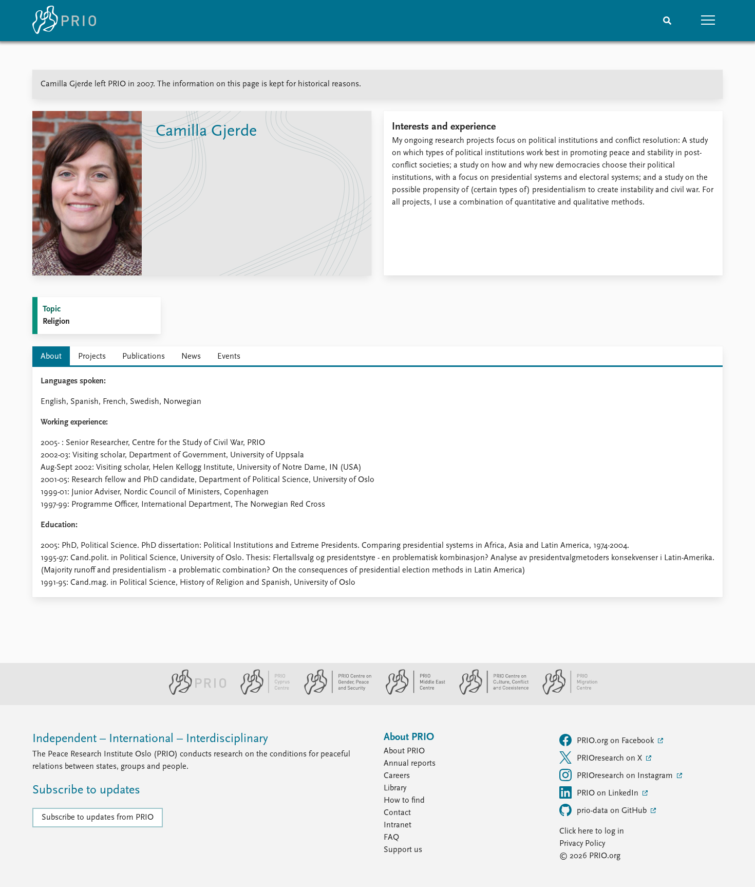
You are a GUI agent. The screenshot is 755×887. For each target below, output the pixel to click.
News (191, 357)
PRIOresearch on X (610, 758)
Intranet (397, 825)
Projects (92, 357)
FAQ (391, 838)
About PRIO (404, 751)
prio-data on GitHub (613, 811)
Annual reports (410, 764)
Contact (397, 813)
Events (228, 357)
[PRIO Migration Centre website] (564, 693)
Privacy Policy (582, 844)
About (51, 357)
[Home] (64, 20)
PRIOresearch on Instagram (626, 776)
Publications (143, 357)
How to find (404, 801)
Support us (403, 850)
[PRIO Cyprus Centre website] (261, 693)
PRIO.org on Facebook (616, 741)
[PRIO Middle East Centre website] (411, 693)
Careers (397, 776)
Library (395, 788)
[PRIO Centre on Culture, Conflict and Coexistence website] (490, 693)
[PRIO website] (193, 693)
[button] (708, 20)
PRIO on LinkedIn (608, 793)
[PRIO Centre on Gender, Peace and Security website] (333, 693)
